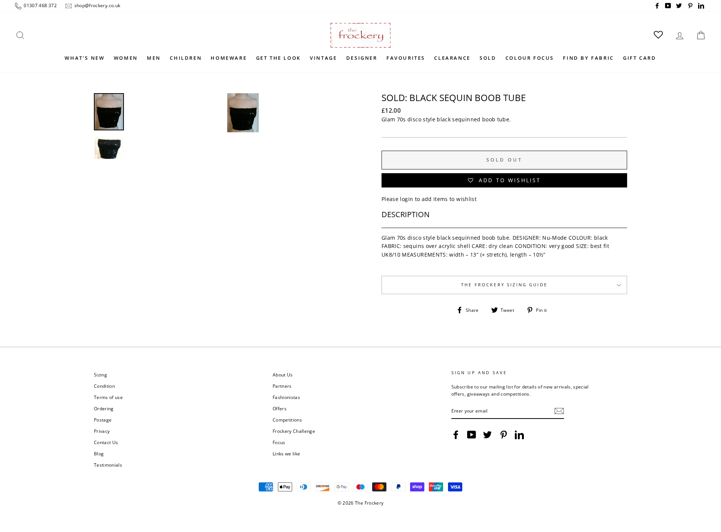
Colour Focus (529, 57)
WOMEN (126, 57)
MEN (154, 57)
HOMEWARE (229, 57)
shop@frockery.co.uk (96, 5)
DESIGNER (361, 57)
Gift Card (639, 57)
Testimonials (108, 465)
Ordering (104, 408)
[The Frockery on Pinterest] (503, 434)
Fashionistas (286, 397)
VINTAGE (323, 57)
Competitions (287, 420)
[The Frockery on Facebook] (455, 434)
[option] (243, 183)
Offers (280, 408)
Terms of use (108, 397)
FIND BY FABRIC (588, 57)
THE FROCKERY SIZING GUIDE (504, 284)
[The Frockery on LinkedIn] (519, 434)
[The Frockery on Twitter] (487, 434)
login (406, 199)
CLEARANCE (452, 57)
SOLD (488, 57)
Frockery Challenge (294, 431)
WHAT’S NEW (84, 57)
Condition (104, 386)
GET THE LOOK (278, 57)
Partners (282, 386)
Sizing (100, 375)
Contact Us (106, 442)
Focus (279, 442)
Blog (99, 453)
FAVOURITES (405, 57)
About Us (283, 375)
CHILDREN (186, 57)
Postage (103, 420)
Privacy (102, 431)
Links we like (286, 453)
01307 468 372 (40, 5)
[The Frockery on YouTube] (471, 434)
